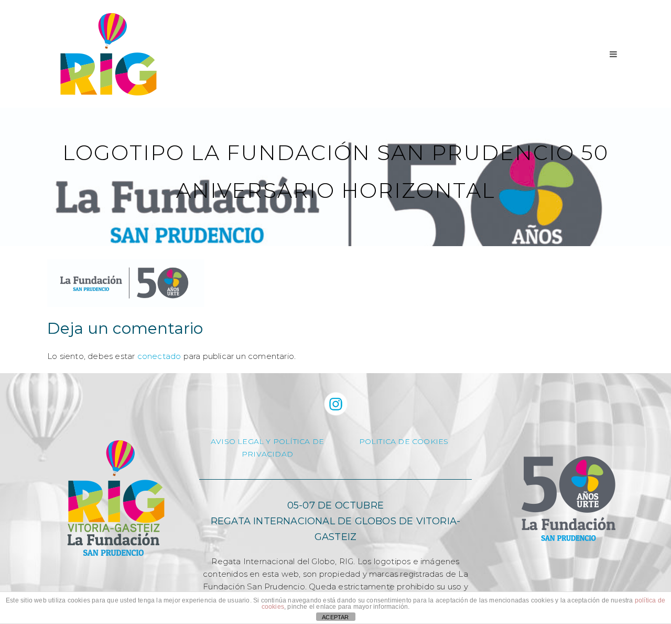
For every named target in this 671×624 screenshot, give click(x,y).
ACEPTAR (335, 617)
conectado (159, 356)
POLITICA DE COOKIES (404, 441)
